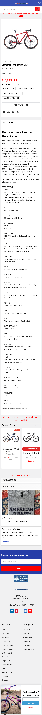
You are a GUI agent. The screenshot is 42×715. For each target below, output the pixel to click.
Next (38, 425)
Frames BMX (27, 637)
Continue (31, 703)
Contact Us (6, 641)
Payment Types (7, 645)
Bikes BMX (27, 630)
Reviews (5, 676)
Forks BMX (27, 641)
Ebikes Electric (28, 649)
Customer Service (8, 664)
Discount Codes (7, 649)
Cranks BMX (27, 645)
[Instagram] (12, 611)
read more (6, 542)
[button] (21, 578)
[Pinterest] (17, 112)
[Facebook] (4, 112)
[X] (21, 611)
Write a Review (7, 68)
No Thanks (31, 707)
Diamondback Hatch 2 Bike (31, 454)
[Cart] (39, 3)
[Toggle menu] (3, 3)
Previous (36, 425)
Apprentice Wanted (11, 528)
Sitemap (5, 680)
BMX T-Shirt (7, 517)
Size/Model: (11, 84)
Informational (7, 672)
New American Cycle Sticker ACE (21, 475)
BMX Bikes (6, 634)
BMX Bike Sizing (7, 653)
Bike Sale (26, 634)
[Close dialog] (39, 687)
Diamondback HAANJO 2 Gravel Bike (11, 450)
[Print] (13, 112)
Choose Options (31, 449)
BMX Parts (5, 630)
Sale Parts (5, 637)
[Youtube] (30, 611)
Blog (3, 668)
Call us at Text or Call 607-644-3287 (21, 605)
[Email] (8, 112)
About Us (5, 657)
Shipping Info (6, 661)
